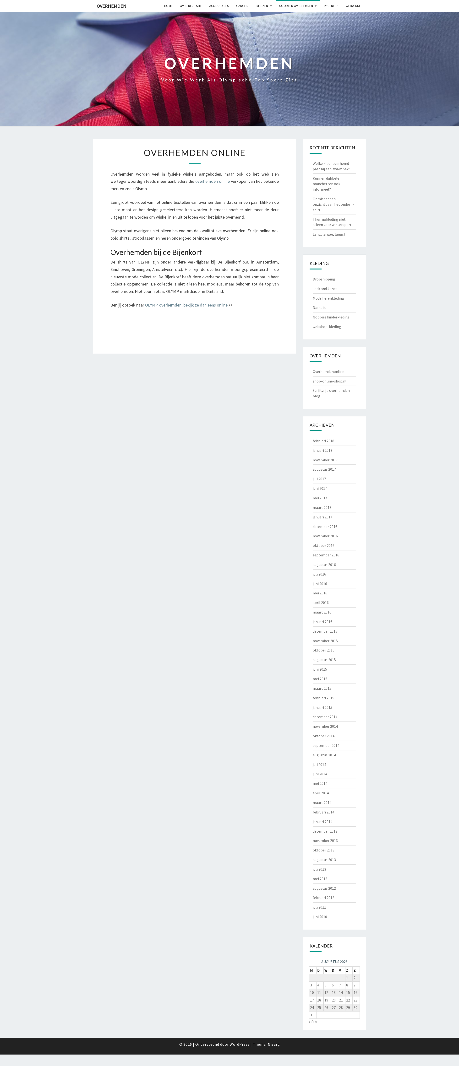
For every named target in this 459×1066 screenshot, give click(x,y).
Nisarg (274, 1044)
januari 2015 (322, 707)
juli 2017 (319, 478)
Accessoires (219, 6)
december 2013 (325, 831)
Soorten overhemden (296, 6)
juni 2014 (320, 773)
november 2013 (325, 840)
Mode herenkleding (328, 298)
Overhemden (111, 6)
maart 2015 (322, 688)
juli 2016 (319, 574)
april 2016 (321, 602)
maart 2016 (322, 612)
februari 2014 (323, 812)
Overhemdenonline (328, 371)
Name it (319, 307)
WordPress (240, 1044)
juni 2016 (320, 583)
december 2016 (325, 526)
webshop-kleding (327, 326)
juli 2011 (319, 907)
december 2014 (325, 716)
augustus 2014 (324, 755)
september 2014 (326, 745)
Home (168, 6)
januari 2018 (322, 450)
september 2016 (326, 555)
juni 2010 (320, 916)
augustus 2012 (324, 888)
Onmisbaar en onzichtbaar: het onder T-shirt (334, 204)
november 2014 (325, 726)
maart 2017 (322, 507)
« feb (313, 1021)
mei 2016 (320, 593)
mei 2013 (320, 878)
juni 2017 (320, 488)
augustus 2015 (324, 659)
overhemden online (212, 181)
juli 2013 (319, 869)
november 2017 (325, 460)
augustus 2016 (324, 564)
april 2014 (321, 793)
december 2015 (325, 631)
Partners (331, 6)
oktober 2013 (323, 850)
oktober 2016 (323, 545)
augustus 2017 (324, 469)
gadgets (242, 6)
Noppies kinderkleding (331, 317)
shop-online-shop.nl (329, 381)
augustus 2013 (324, 859)
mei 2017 (320, 497)
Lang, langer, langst (329, 234)
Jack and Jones (325, 288)
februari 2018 (323, 440)
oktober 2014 (323, 735)
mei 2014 (320, 783)
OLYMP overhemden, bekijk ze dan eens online (186, 305)
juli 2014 (319, 764)
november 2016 (325, 535)
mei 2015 (320, 678)
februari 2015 (323, 697)
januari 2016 (322, 621)
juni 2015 (320, 669)
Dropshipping (324, 279)
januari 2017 (322, 517)
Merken (262, 6)
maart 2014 (322, 802)
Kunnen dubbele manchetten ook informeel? (326, 184)
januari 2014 (322, 821)
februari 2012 (323, 897)
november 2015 (325, 640)
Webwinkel (354, 6)
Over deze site (191, 6)
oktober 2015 (323, 650)
